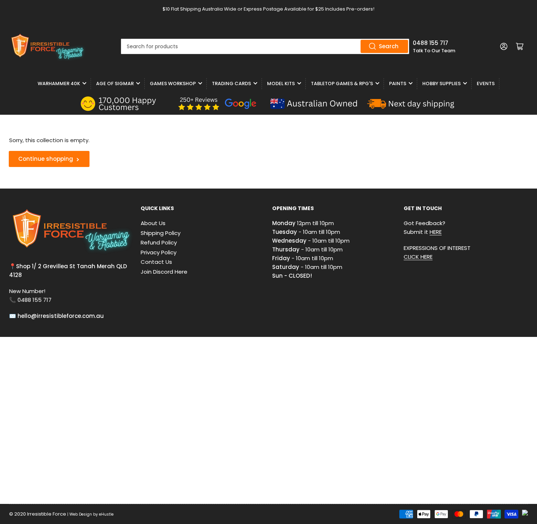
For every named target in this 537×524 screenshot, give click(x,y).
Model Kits (281, 83)
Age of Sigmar (115, 83)
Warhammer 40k (59, 83)
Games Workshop (173, 83)
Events (486, 83)
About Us (153, 223)
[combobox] (265, 46)
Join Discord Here (164, 272)
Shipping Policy (160, 233)
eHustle (106, 514)
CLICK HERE (418, 257)
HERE (436, 232)
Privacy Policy (158, 252)
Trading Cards (231, 83)
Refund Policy (159, 242)
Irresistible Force (46, 513)
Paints (397, 83)
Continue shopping (45, 159)
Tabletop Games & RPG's (342, 83)
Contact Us (156, 262)
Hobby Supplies (441, 83)
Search (389, 46)
